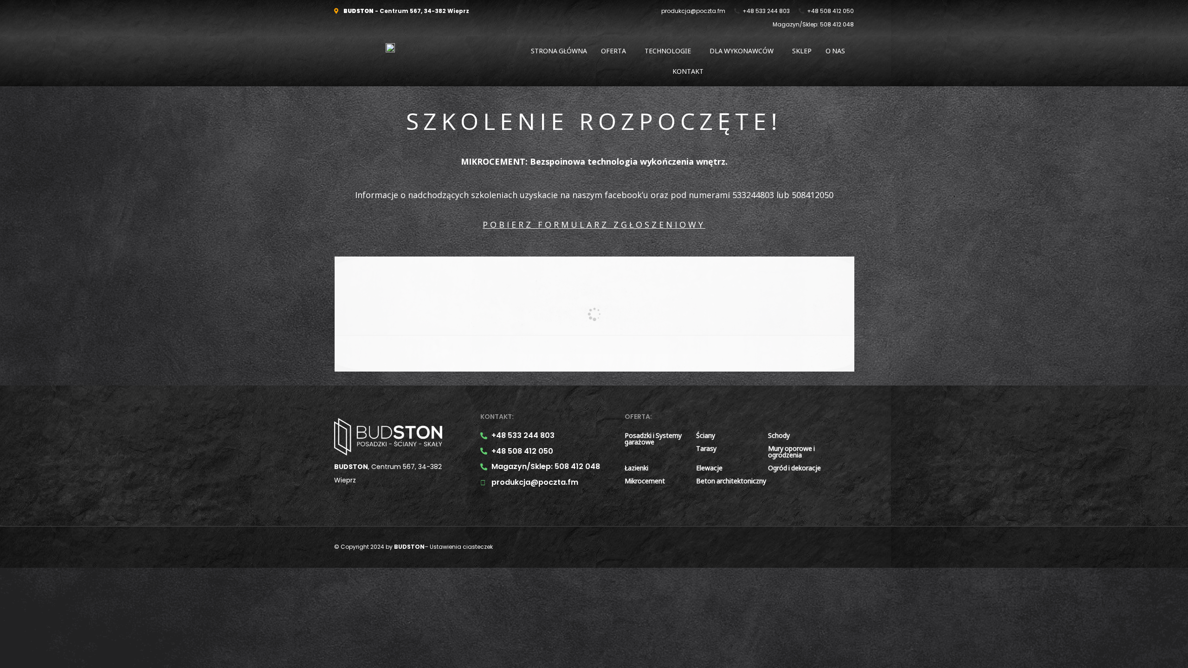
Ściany (705, 435)
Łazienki (636, 467)
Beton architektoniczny (731, 480)
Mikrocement (645, 480)
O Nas (835, 50)
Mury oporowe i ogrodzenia (791, 451)
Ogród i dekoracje (794, 467)
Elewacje (709, 467)
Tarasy (706, 448)
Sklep (802, 50)
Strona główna (559, 50)
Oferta (613, 50)
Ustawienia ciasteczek (461, 547)
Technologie (668, 50)
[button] (616, 51)
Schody (779, 435)
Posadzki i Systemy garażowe (653, 438)
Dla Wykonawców (742, 50)
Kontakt (688, 71)
